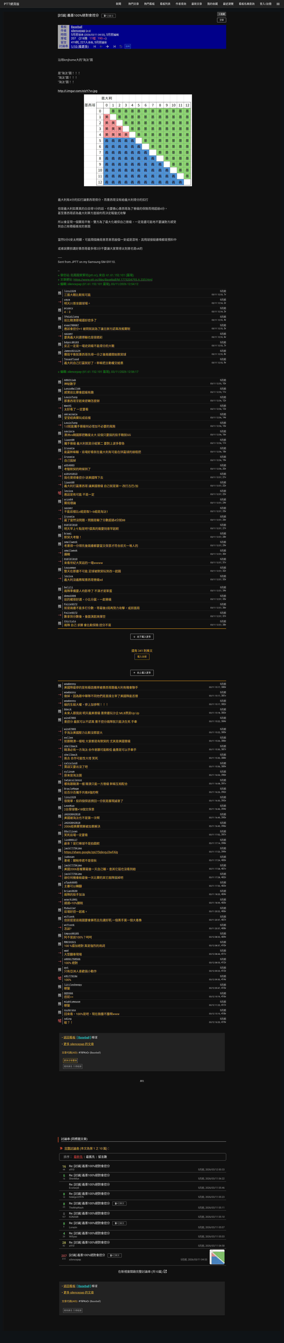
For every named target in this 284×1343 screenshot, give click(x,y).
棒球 (79, 1037)
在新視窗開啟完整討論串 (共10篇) (142, 1271)
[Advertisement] (142, 1106)
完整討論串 (71, 1148)
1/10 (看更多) (80, 46)
